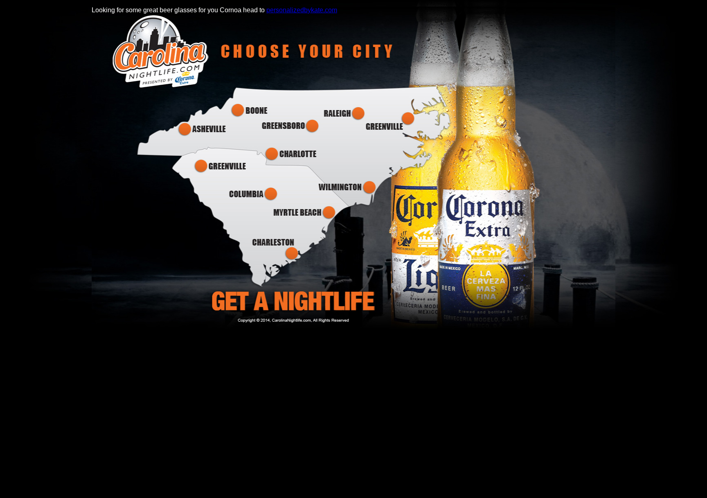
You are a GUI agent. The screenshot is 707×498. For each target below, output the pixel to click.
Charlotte (290, 153)
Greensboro (289, 126)
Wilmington (346, 187)
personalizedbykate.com (301, 10)
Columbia (253, 194)
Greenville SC (220, 166)
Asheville (202, 129)
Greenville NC (391, 121)
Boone (250, 111)
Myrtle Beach (303, 212)
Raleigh (343, 113)
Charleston (276, 249)
